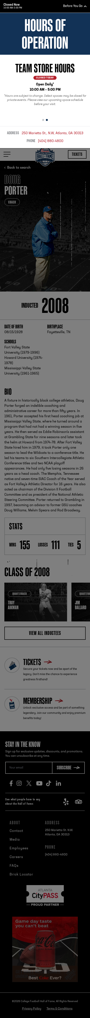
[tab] (43, 120)
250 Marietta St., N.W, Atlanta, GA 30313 (52, 133)
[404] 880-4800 (50, 141)
